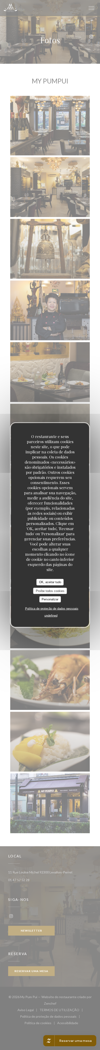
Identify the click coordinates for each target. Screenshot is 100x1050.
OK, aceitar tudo (50, 582)
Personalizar (50, 599)
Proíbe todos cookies (50, 590)
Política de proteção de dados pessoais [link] (51, 608)
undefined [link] (50, 615)
